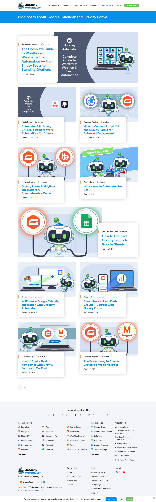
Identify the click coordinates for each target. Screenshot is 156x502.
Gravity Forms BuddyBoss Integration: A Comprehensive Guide (38, 190)
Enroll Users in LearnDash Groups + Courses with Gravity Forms (100, 305)
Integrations (80, 5)
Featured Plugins (91, 122)
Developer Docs (97, 476)
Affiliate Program (74, 480)
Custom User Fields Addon (126, 448)
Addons (93, 5)
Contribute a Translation (101, 489)
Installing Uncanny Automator (122, 438)
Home (69, 472)
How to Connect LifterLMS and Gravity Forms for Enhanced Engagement (101, 130)
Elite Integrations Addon (125, 460)
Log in (118, 5)
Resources (106, 5)
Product (66, 5)
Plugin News (26, 122)
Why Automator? (74, 476)
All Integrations (121, 427)
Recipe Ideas (26, 297)
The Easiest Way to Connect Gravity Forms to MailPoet (102, 363)
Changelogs (96, 485)
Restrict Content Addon (125, 452)
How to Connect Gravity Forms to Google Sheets (115, 240)
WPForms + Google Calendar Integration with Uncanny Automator (40, 305)
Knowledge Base (98, 472)
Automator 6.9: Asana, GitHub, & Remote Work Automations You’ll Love (37, 130)
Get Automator (131, 5)
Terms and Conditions (34, 490)
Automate (53, 5)
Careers (70, 485)
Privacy (21, 490)
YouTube (124, 472)
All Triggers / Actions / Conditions (124, 432)
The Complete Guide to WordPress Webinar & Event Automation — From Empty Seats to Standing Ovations (37, 59)
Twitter (120, 472)
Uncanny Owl (37, 477)
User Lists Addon (122, 456)
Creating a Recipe (122, 443)
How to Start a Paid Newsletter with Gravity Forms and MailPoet (37, 365)
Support (94, 493)
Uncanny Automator (29, 44)
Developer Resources (100, 480)
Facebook (117, 472)
